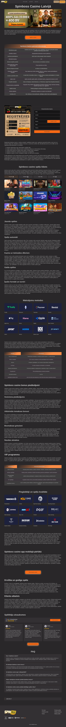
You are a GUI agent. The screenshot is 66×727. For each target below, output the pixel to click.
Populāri (10, 176)
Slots (54, 176)
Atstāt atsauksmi (55, 620)
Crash (39, 176)
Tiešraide (25, 176)
